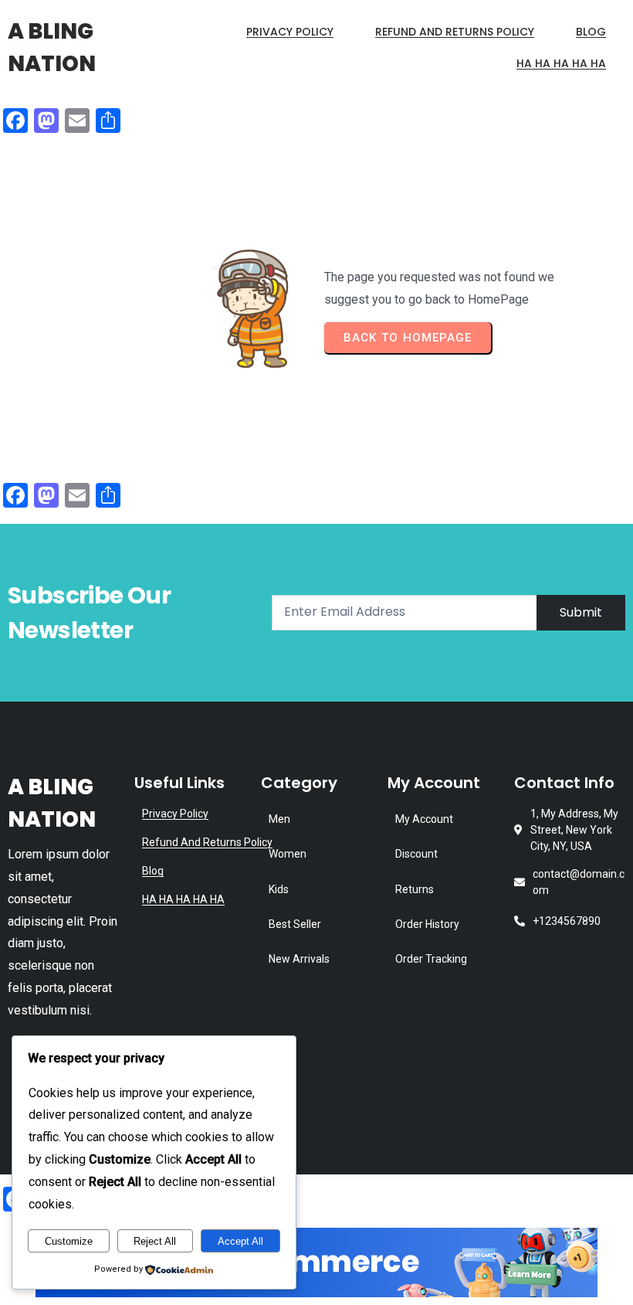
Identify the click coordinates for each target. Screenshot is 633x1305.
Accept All (240, 1241)
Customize (69, 1241)
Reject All (155, 1241)
